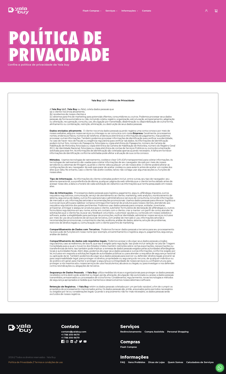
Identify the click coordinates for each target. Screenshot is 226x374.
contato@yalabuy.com (73, 331)
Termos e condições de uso (48, 362)
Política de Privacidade (20, 362)
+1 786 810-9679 (70, 335)
